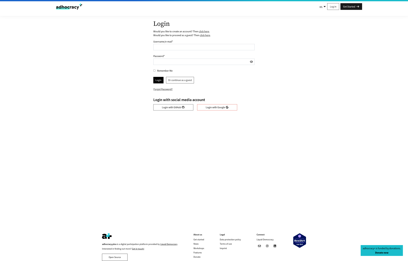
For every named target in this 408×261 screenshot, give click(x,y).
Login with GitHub (172, 107)
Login (158, 80)
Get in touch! (138, 248)
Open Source (115, 257)
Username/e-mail (163, 41)
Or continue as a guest (180, 80)
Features (197, 252)
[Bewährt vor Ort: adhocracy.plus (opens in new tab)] (299, 240)
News (196, 243)
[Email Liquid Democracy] (259, 246)
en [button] (321, 6)
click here (204, 31)
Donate (196, 256)
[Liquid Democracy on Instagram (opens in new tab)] (267, 246)
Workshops (198, 248)
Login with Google (216, 107)
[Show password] (251, 62)
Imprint (223, 248)
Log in (333, 6)
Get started (198, 239)
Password (159, 56)
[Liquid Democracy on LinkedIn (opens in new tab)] (275, 246)
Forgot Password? (163, 89)
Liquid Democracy (168, 244)
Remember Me (165, 70)
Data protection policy (230, 239)
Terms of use (226, 243)
